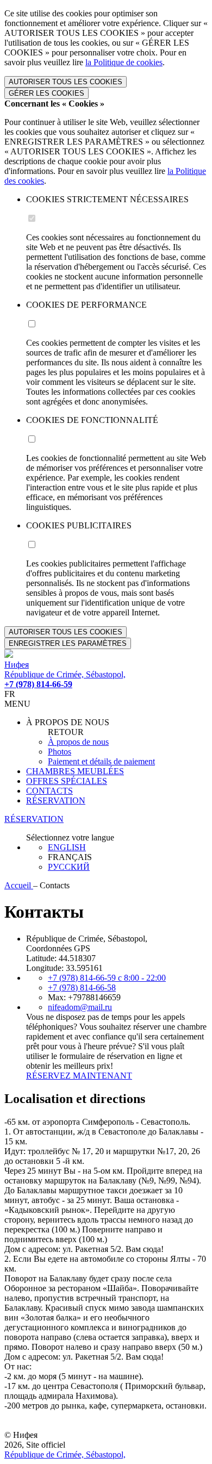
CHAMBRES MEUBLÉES (75, 771)
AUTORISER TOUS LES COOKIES (65, 82)
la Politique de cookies (124, 62)
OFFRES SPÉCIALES (66, 781)
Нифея (16, 664)
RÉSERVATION (55, 800)
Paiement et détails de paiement (101, 761)
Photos (59, 751)
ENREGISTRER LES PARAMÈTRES (68, 643)
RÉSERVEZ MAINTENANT (79, 1075)
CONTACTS (49, 790)
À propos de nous (78, 741)
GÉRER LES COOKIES (46, 93)
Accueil (18, 885)
